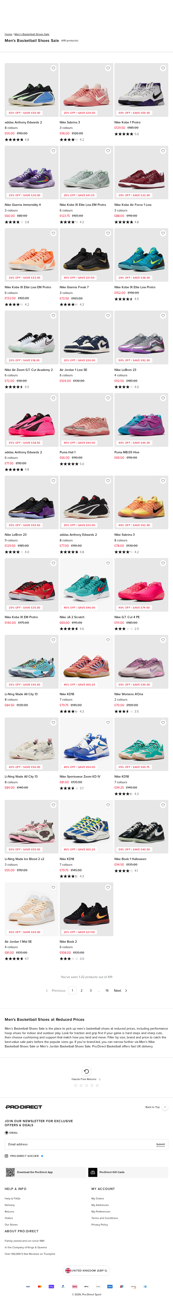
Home (8, 34)
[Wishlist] (53, 68)
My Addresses (100, 1205)
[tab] (11, 1133)
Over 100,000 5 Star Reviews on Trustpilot (30, 1254)
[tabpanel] (86, 1144)
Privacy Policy (99, 1225)
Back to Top (153, 1107)
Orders (9, 1218)
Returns (9, 1212)
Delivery (10, 1205)
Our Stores (11, 1225)
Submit (160, 1144)
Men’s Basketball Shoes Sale (31, 34)
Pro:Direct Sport (91, 1294)
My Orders (97, 1198)
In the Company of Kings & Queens (26, 1247)
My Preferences (100, 1212)
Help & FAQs (12, 1198)
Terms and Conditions (104, 1218)
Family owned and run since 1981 (24, 1241)
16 (107, 990)
